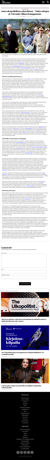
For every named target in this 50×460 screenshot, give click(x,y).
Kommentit (25, 417)
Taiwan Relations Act (21, 142)
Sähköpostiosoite (5, 275)
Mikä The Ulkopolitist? (25, 429)
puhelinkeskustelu (17, 66)
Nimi (2, 269)
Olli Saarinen (21, 16)
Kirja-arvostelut (25, 420)
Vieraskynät (25, 437)
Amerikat (25, 401)
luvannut (36, 69)
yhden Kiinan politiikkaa (25, 67)
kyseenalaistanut (29, 128)
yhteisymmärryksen (25, 112)
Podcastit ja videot (25, 413)
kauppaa (42, 181)
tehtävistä (19, 148)
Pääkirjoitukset (25, 415)
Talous (25, 411)
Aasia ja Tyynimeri (25, 398)
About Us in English (25, 443)
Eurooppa (25, 403)
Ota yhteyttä (25, 431)
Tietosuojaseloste (25, 441)
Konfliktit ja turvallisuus (25, 407)
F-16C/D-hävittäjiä (30, 185)
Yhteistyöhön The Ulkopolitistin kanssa (25, 439)
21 (41, 134)
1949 (28, 78)
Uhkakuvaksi (27, 198)
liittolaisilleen (21, 63)
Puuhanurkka (25, 422)
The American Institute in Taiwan (39, 146)
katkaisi (38, 129)
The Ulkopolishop (25, 448)
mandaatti (4, 170)
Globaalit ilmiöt (25, 409)
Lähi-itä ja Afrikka (25, 400)
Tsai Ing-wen (16, 128)
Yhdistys (25, 435)
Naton (9, 174)
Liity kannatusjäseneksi (25, 446)
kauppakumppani (29, 152)
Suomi (25, 405)
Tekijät (25, 433)
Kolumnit (25, 419)
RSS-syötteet (25, 444)
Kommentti (4, 253)
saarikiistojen (41, 126)
